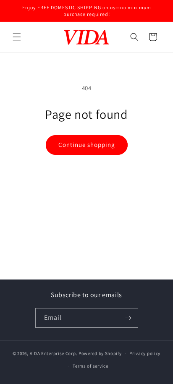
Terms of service (90, 366)
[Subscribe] (128, 318)
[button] (17, 37)
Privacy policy (144, 353)
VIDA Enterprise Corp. (54, 353)
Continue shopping (86, 145)
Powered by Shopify (100, 353)
